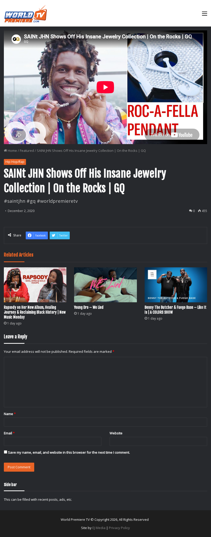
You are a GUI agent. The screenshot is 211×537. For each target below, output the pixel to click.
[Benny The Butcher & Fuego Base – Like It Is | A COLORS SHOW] (176, 285)
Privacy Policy (119, 527)
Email (9, 433)
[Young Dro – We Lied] (105, 285)
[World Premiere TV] (25, 13)
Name (10, 413)
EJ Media (99, 527)
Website (116, 433)
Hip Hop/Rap (14, 162)
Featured (27, 150)
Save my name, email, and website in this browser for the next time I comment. (69, 452)
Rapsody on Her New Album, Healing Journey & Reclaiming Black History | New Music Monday (35, 312)
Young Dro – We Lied (88, 307)
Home (12, 150)
